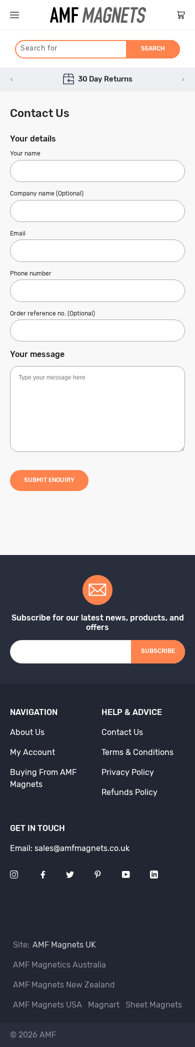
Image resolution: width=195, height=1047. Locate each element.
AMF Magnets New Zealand (64, 985)
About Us (27, 732)
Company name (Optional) (47, 193)
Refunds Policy (130, 792)
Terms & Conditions (138, 752)
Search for (39, 48)
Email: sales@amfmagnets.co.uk (70, 848)
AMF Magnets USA (47, 1005)
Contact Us (122, 732)
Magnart (104, 1005)
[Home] (98, 15)
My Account (32, 752)
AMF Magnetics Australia (59, 965)
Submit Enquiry (49, 480)
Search (153, 48)
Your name (25, 153)
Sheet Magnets (154, 1005)
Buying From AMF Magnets (43, 778)
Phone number (31, 273)
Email (18, 233)
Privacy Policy (128, 772)
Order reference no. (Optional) (52, 313)
